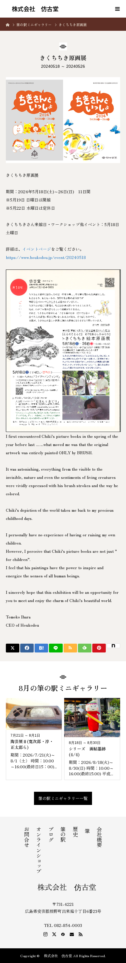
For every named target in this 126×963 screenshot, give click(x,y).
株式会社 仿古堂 (32, 8)
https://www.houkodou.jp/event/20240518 (46, 257)
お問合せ (26, 836)
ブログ (51, 834)
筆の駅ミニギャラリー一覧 (63, 798)
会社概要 (99, 836)
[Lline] (55, 648)
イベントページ (36, 249)
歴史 (75, 831)
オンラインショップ (38, 850)
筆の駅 (63, 834)
